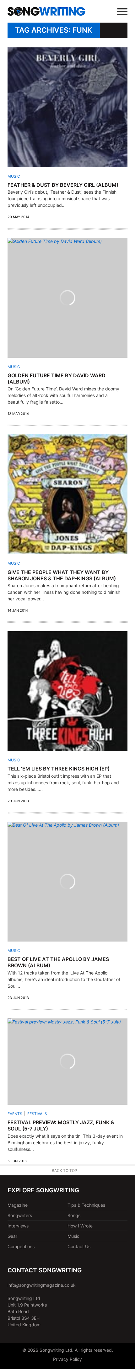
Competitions (21, 1246)
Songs (74, 1215)
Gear (12, 1236)
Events (15, 1113)
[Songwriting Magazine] (46, 11)
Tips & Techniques (86, 1205)
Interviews (18, 1225)
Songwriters (20, 1215)
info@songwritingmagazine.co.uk (42, 1285)
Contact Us (79, 1246)
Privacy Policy (67, 1359)
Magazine (18, 1205)
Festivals (37, 1113)
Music (14, 176)
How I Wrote (80, 1225)
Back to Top (64, 1170)
